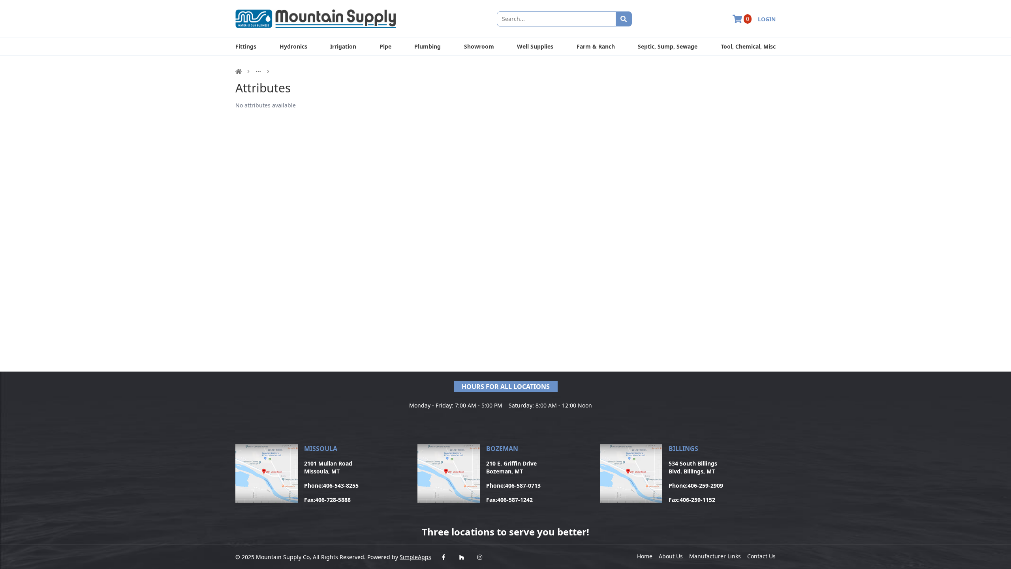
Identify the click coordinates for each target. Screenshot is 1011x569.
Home (644, 556)
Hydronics (293, 46)
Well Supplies (535, 46)
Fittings (245, 46)
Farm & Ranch (596, 46)
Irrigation (343, 46)
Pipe (385, 46)
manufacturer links (715, 556)
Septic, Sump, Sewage (667, 46)
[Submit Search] (623, 19)
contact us (761, 556)
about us (671, 556)
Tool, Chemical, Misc (748, 46)
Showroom (479, 46)
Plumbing (427, 46)
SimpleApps (415, 557)
